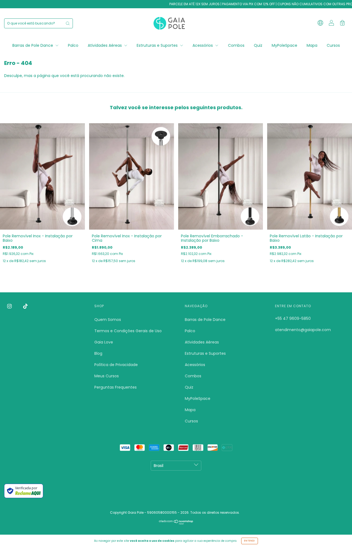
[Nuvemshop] (176, 523)
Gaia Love (103, 342)
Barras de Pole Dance (33, 45)
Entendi (249, 540)
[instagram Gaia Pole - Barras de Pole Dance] (10, 306)
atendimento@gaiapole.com (303, 329)
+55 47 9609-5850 (293, 318)
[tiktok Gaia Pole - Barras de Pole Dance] (25, 306)
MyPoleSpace (284, 45)
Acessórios (203, 45)
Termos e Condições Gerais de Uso (128, 331)
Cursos (333, 45)
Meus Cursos (106, 376)
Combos (236, 45)
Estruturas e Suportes (158, 45)
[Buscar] (67, 23)
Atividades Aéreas (105, 45)
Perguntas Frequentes (115, 387)
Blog (98, 353)
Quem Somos (107, 319)
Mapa (312, 45)
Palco (73, 45)
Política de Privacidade (116, 364)
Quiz (258, 45)
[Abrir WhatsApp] (338, 533)
